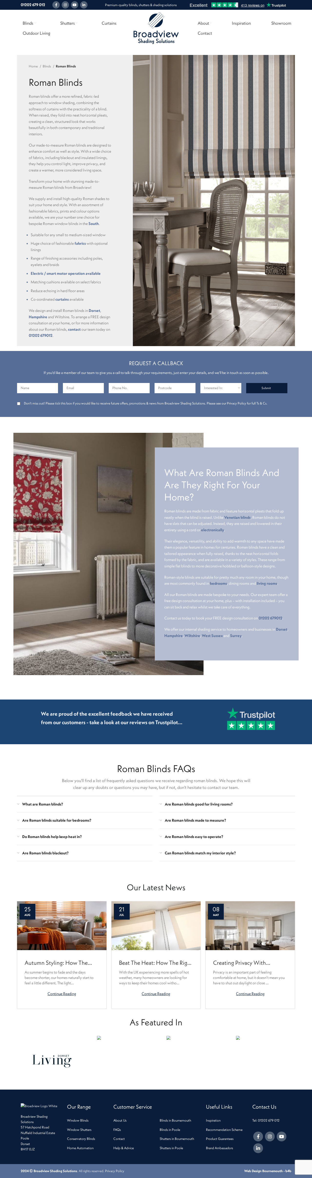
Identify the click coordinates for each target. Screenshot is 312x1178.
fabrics (80, 243)
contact (74, 329)
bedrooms (218, 583)
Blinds (47, 66)
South (93, 223)
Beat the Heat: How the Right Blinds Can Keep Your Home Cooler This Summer (155, 963)
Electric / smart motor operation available (66, 273)
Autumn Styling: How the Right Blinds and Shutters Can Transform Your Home (61, 963)
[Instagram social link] (65, 5)
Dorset (94, 310)
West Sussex (212, 635)
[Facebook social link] (56, 5)
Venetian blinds (237, 517)
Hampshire (38, 316)
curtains (62, 299)
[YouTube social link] (74, 5)
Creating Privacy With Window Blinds (239, 963)
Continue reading (62, 993)
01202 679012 (40, 335)
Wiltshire (192, 635)
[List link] (86, 1120)
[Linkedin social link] (84, 5)
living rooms (267, 583)
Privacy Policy (114, 1171)
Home (34, 66)
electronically (212, 529)
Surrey (236, 635)
